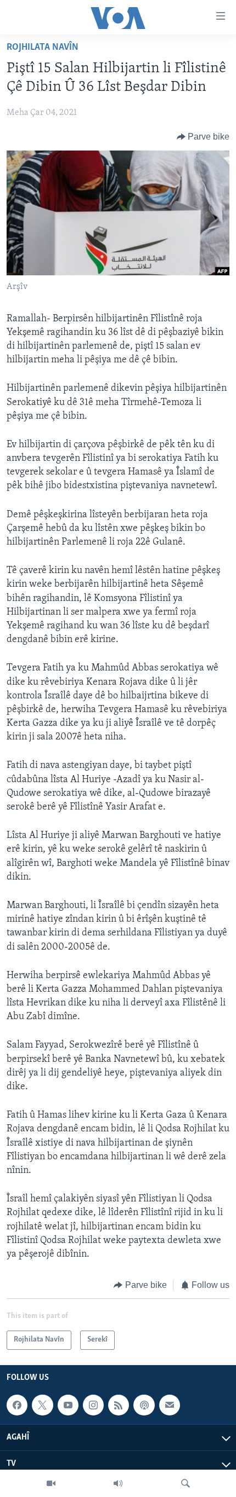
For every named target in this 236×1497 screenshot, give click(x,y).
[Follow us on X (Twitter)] (42, 1405)
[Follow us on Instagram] (93, 1405)
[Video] (51, 1483)
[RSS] (118, 1405)
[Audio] (118, 1483)
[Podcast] (143, 1405)
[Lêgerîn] (185, 1483)
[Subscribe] (169, 1405)
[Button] (203, 137)
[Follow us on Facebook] (17, 1405)
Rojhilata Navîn (42, 48)
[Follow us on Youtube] (68, 1405)
